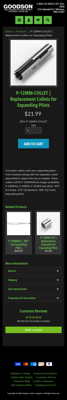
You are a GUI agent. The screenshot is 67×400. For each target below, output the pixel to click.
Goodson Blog (22, 381)
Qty (33, 125)
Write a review (33, 329)
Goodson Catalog (20, 373)
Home (8, 31)
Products (21, 31)
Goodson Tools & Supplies (32, 393)
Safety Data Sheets (22, 377)
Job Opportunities (21, 384)
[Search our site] (48, 20)
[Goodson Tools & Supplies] (18, 8)
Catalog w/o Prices (45, 384)
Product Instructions (45, 373)
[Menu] (19, 20)
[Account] (29, 20)
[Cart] (38, 20)
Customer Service (46, 377)
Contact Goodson (43, 381)
